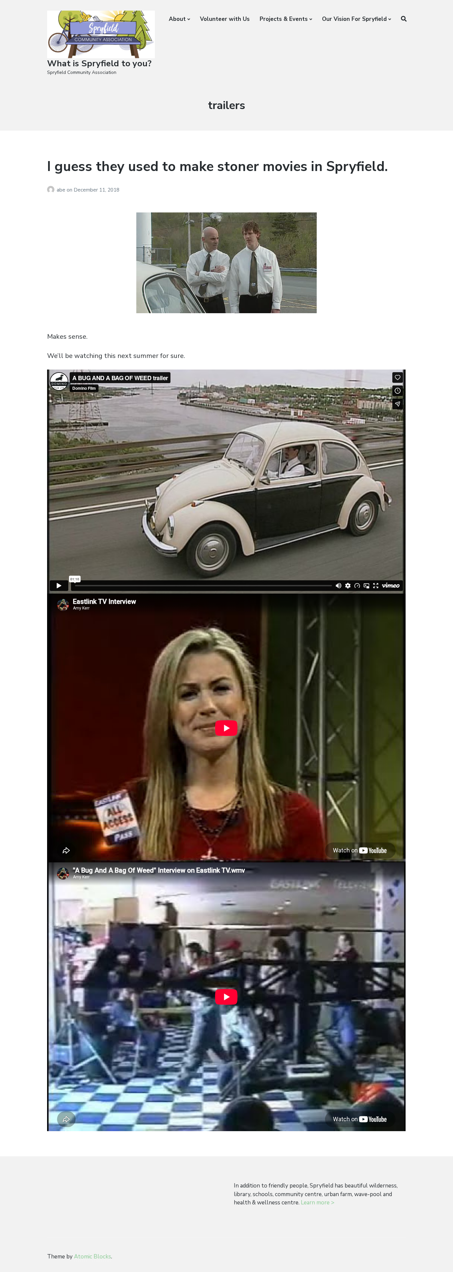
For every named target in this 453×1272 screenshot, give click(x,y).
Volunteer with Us (225, 19)
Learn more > (317, 1202)
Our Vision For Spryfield (354, 19)
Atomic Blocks (92, 1256)
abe (62, 190)
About (177, 19)
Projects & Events (284, 19)
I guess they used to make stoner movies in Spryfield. (217, 166)
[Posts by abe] (52, 190)
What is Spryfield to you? (99, 63)
